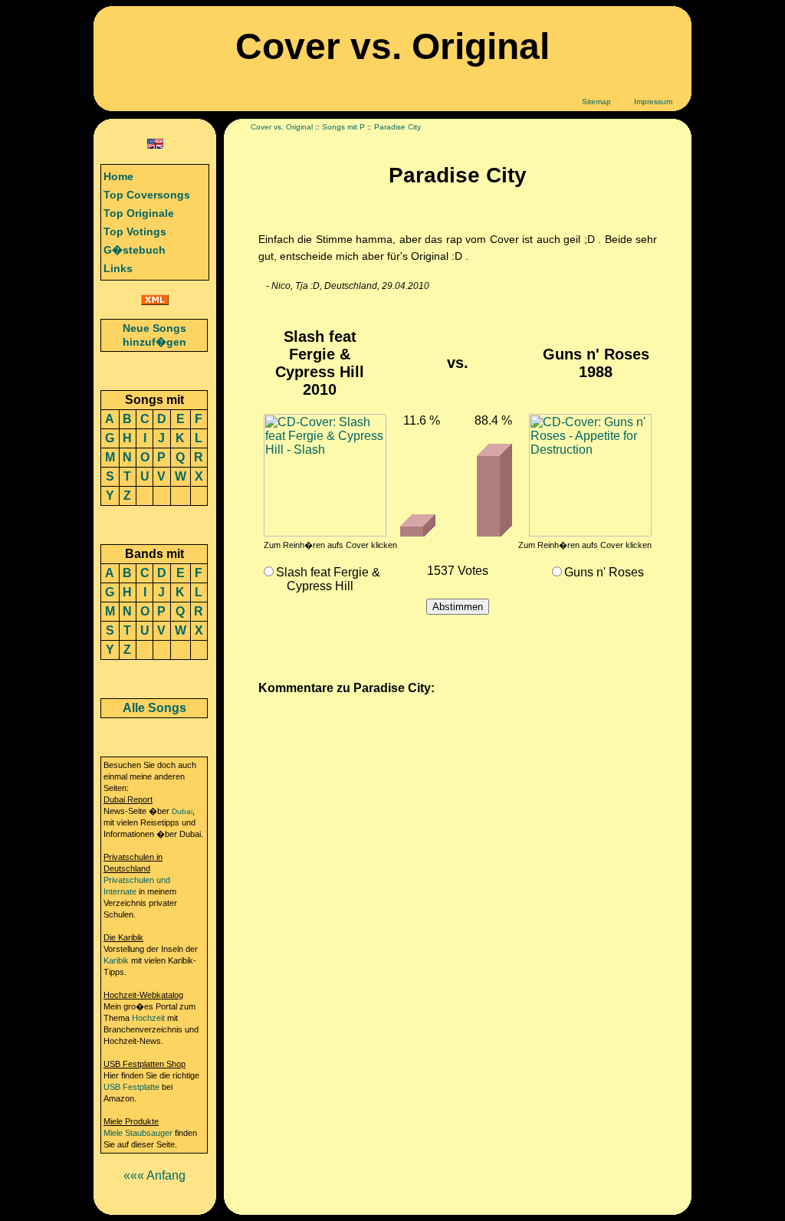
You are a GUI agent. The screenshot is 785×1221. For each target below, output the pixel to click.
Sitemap (596, 101)
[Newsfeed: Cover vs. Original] (155, 301)
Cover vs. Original (282, 127)
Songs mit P (343, 127)
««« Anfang (154, 1175)
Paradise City (397, 127)
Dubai (182, 811)
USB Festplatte (131, 1086)
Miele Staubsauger (137, 1132)
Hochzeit (148, 1017)
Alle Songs (154, 707)
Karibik (116, 960)
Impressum (653, 101)
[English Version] (155, 145)
